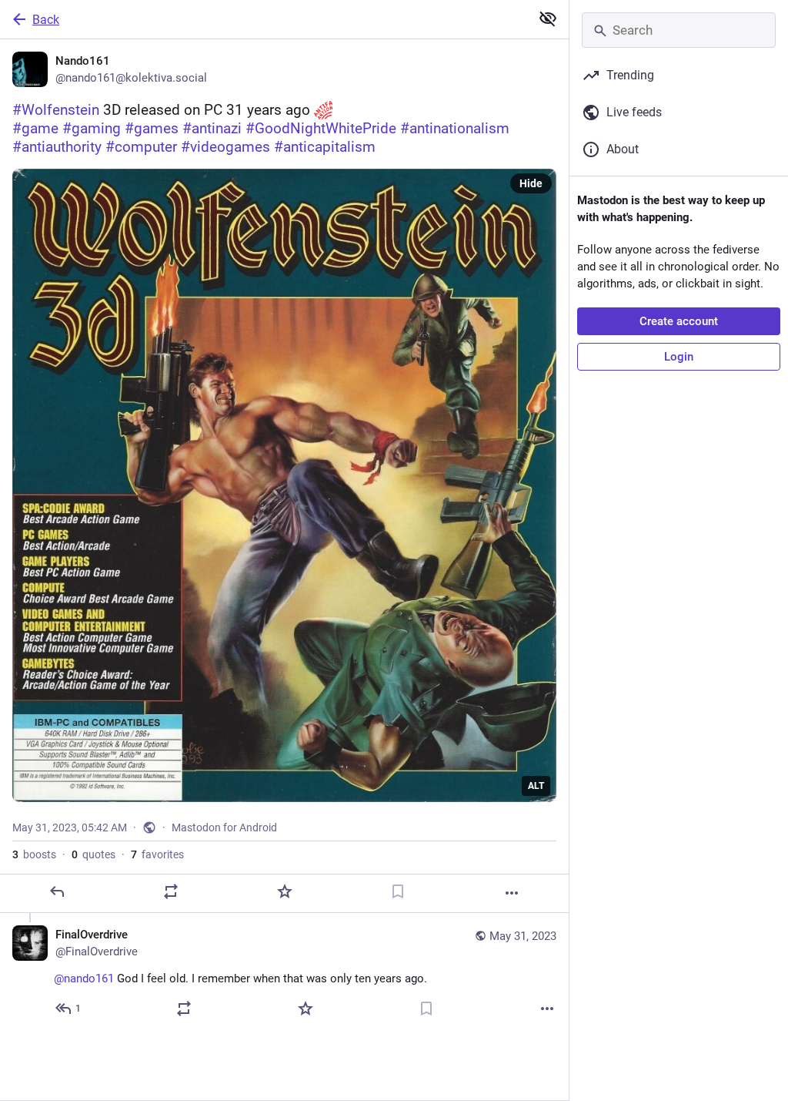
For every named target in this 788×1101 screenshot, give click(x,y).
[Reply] (57, 891)
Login (678, 357)
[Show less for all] (548, 18)
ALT (536, 785)
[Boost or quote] (171, 891)
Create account (678, 321)
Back (45, 19)
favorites (157, 854)
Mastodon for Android (224, 827)
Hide (531, 183)
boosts (34, 854)
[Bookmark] (398, 891)
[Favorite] (284, 891)
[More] (512, 893)
